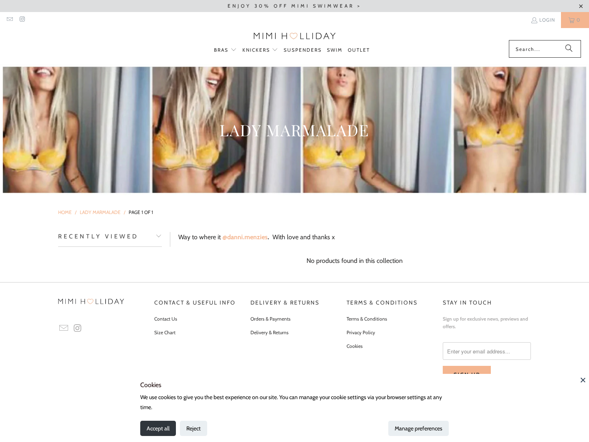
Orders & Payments (270, 319)
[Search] (569, 49)
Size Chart (164, 332)
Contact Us (165, 319)
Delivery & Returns (269, 332)
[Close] (583, 380)
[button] (225, 50)
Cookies (355, 346)
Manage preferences (418, 428)
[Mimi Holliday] (295, 36)
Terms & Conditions (367, 319)
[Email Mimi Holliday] (9, 20)
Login (547, 20)
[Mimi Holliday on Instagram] (21, 20)
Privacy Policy (361, 332)
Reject (193, 428)
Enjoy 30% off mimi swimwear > (294, 6)
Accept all (158, 428)
